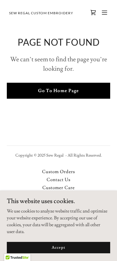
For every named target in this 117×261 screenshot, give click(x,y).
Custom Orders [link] (58, 172)
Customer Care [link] (58, 188)
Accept (58, 247)
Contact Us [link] (58, 180)
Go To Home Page (58, 91)
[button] (104, 12)
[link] (41, 13)
